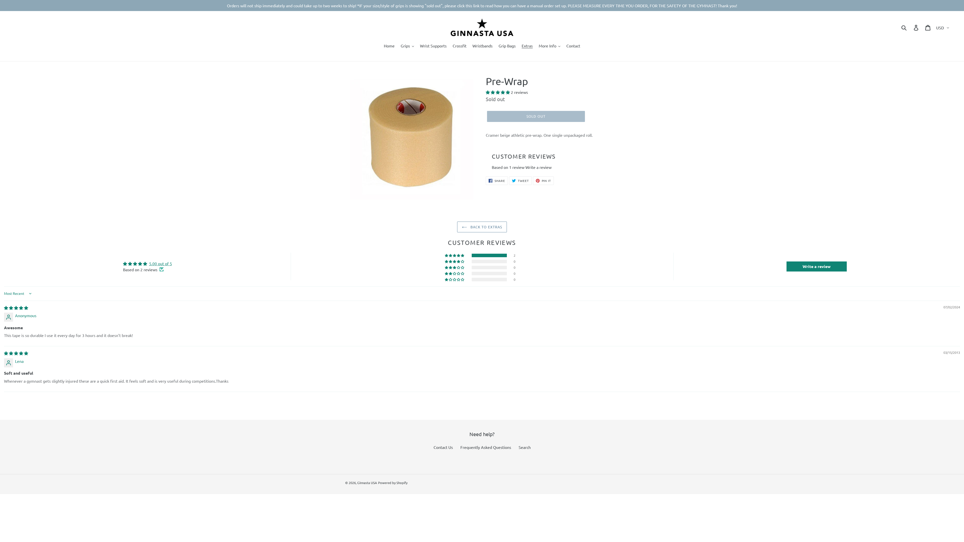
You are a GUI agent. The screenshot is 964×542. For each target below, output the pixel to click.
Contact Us (443, 447)
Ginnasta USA (367, 483)
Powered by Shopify (392, 483)
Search (525, 447)
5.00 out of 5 (160, 263)
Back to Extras (485, 227)
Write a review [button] (817, 266)
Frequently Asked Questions (485, 447)
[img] (16, 307)
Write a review (538, 167)
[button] (498, 92)
